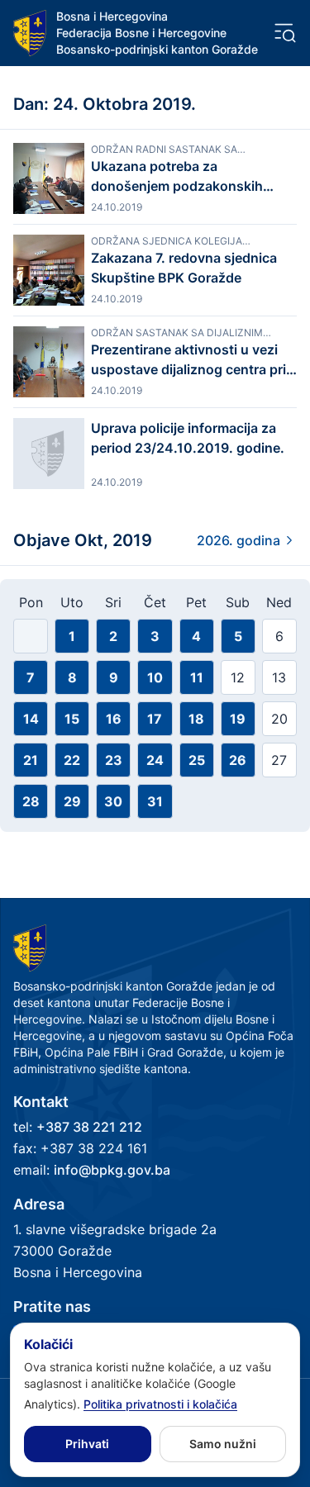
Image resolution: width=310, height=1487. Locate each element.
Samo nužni (222, 1444)
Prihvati (87, 1444)
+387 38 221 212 (89, 1127)
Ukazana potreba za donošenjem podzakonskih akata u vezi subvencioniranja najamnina (185, 177)
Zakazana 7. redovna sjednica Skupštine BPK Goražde (184, 267)
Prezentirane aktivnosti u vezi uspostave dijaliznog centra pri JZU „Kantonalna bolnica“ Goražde (188, 360)
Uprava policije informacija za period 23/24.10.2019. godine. (187, 438)
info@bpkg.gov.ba (112, 1170)
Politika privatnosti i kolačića (160, 1404)
